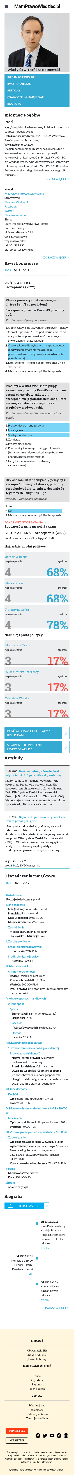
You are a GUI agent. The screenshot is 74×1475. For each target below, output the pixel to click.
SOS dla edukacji (37, 1355)
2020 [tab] (17, 882)
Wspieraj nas (37, 1405)
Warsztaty (37, 1410)
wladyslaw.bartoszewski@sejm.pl (24, 193)
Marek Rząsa (14, 583)
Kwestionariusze (19, 83)
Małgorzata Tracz (17, 645)
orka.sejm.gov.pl (18, 1187)
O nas (37, 1376)
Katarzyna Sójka (17, 609)
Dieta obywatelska (37, 1414)
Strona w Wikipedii (16, 202)
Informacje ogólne (20, 77)
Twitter (8, 210)
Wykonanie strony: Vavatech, (20, 1470)
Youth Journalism (37, 1418)
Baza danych (37, 1389)
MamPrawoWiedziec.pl (37, 6)
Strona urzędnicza (15, 215)
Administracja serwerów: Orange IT (50, 1470)
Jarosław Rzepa (16, 557)
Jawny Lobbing (37, 1359)
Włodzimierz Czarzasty (22, 672)
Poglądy (37, 1384)
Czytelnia (37, 1380)
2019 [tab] (17, 270)
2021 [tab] (7, 882)
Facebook (10, 206)
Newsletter (17, 1440)
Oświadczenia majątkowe (25, 97)
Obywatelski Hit (37, 1350)
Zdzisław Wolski (17, 698)
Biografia (14, 103)
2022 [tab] (7, 270)
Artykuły (13, 90)
